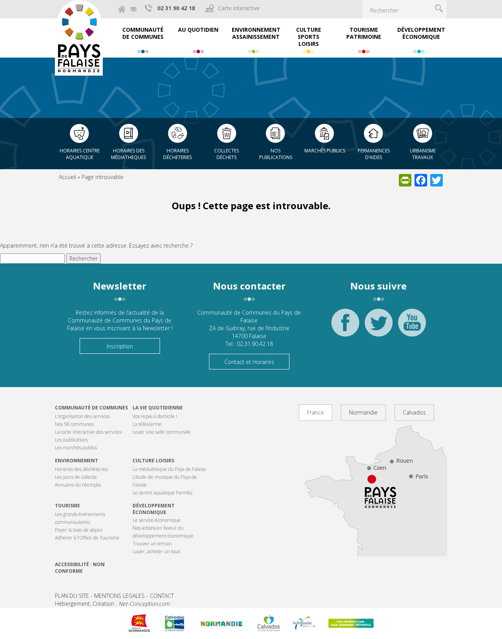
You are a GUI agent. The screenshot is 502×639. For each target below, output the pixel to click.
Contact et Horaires (249, 362)
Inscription (120, 346)
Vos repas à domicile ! (155, 416)
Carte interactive (239, 8)
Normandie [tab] (363, 412)
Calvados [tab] (414, 412)
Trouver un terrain (152, 543)
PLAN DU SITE (72, 595)
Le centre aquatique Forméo (162, 492)
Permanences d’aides (374, 154)
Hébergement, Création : (112, 603)
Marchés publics (324, 150)
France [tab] (315, 412)
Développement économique (154, 509)
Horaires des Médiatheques (128, 154)
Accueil (67, 177)
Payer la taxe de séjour (79, 530)
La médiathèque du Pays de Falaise (169, 469)
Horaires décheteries (177, 154)
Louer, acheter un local (156, 551)
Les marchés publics (76, 447)
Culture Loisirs (153, 460)
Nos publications (275, 154)
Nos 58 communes (74, 424)
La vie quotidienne (158, 407)
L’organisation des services (82, 416)
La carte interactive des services (88, 432)
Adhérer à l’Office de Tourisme (87, 537)
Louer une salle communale (162, 432)
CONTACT (162, 595)
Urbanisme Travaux (423, 154)
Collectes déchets (226, 154)
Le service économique (157, 520)
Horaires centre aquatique (80, 154)
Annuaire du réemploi (78, 485)
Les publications (71, 439)
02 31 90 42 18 (176, 8)
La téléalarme (147, 424)
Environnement (76, 460)
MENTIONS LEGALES (119, 595)
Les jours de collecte (76, 477)
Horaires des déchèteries (81, 469)
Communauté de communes (91, 407)
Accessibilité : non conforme (80, 567)
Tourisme (67, 505)
